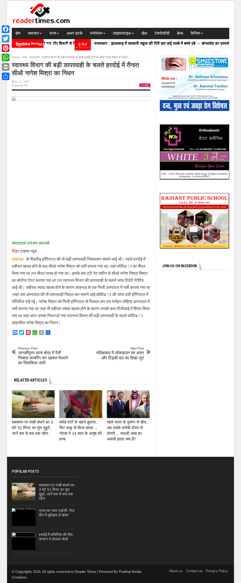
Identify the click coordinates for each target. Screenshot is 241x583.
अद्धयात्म (22, 44)
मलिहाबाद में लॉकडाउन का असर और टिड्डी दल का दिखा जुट (120, 353)
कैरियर (195, 33)
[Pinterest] (5, 48)
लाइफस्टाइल (122, 33)
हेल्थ (180, 33)
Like (146, 85)
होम (18, 33)
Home (16, 57)
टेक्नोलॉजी (162, 33)
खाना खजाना (47, 44)
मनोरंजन (96, 33)
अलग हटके (75, 33)
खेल (144, 33)
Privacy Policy (217, 571)
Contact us (194, 571)
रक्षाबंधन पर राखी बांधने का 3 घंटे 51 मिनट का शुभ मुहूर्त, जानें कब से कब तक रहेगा (32, 428)
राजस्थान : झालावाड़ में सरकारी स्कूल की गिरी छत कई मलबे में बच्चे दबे (132, 43)
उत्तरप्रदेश (34, 57)
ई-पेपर (82, 44)
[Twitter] (5, 38)
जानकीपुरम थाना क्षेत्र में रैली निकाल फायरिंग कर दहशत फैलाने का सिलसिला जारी (43, 356)
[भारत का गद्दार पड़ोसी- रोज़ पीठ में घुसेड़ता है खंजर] (24, 517)
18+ (67, 44)
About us (176, 571)
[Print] (5, 67)
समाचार (33, 33)
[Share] (5, 76)
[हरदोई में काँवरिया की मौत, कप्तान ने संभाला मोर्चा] (23, 541)
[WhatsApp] (5, 57)
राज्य (52, 33)
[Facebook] (5, 29)
